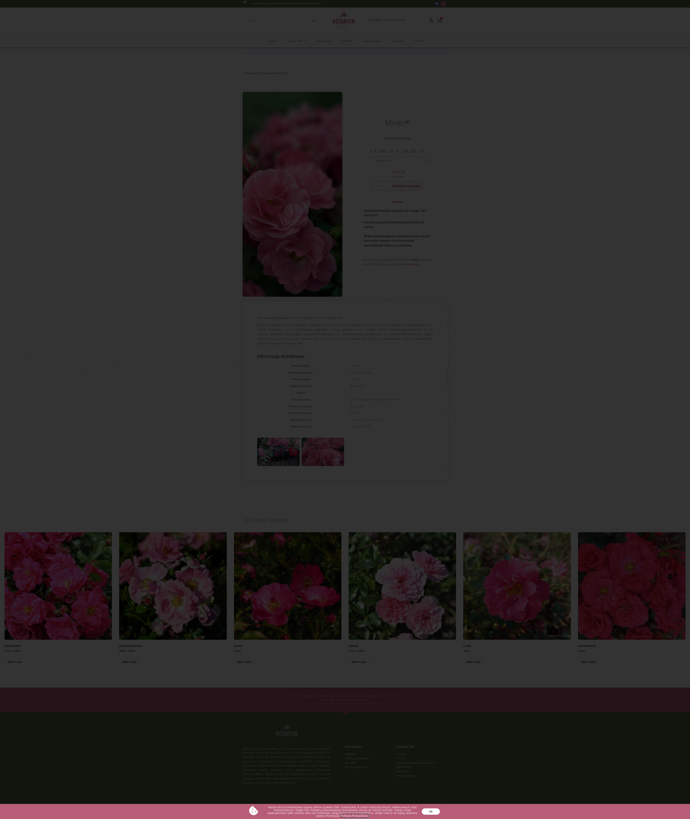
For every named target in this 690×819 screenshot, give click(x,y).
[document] (345, 409)
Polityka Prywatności (355, 816)
